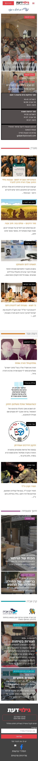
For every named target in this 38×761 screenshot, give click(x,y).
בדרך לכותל (29, 17)
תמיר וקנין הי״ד (28, 486)
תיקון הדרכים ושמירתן (25, 445)
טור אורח (31, 424)
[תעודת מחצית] (19, 684)
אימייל (34, 728)
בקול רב (31, 158)
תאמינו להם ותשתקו (26, 264)
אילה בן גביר (29, 383)
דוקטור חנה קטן (28, 575)
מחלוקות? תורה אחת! (25, 363)
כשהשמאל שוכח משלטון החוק (21, 404)
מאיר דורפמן (29, 342)
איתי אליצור (30, 243)
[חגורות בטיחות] (19, 644)
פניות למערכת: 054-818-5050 (19, 718)
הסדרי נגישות (19, 751)
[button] (33, 3)
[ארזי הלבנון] (19, 82)
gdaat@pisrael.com (26, 136)
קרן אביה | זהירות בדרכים (24, 625)
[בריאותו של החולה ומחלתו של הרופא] (19, 582)
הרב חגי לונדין (29, 202)
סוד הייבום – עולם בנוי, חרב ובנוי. (20, 223)
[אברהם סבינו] (19, 42)
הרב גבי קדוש (29, 284)
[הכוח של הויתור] (19, 543)
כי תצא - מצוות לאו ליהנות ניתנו (20, 305)
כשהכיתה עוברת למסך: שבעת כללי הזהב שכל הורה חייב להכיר (19, 181)
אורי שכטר (30, 519)
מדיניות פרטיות (19, 755)
